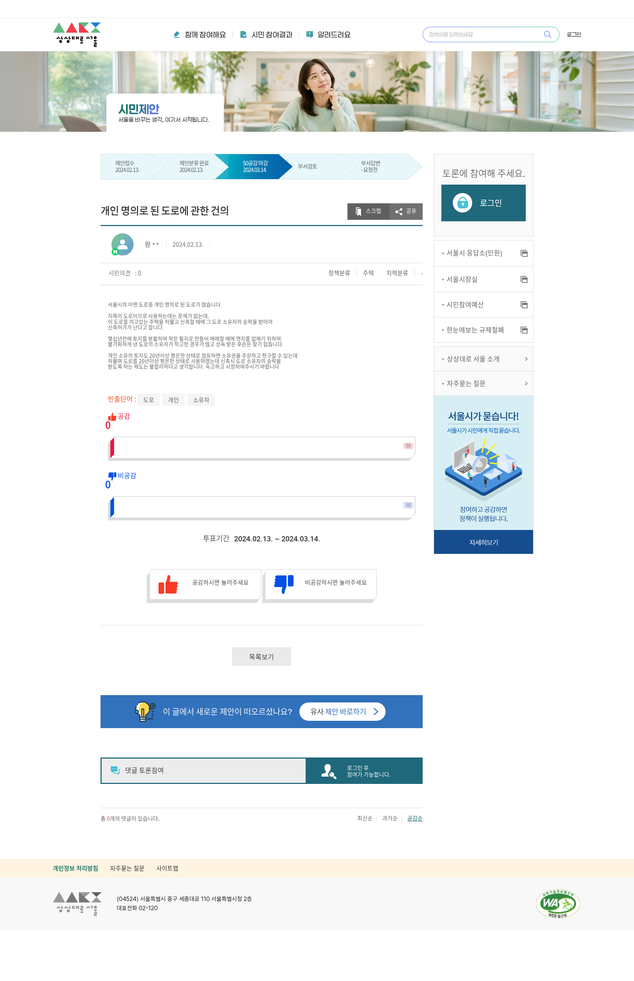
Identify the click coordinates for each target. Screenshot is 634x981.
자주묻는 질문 (466, 383)
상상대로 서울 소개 (473, 359)
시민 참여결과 (271, 34)
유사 (338, 711)
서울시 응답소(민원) (474, 253)
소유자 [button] (201, 400)
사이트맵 (167, 868)
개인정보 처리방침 (75, 868)
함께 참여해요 (205, 34)
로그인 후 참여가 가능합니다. (369, 771)
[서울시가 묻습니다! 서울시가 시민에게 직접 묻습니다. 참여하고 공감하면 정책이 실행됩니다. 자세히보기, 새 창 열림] (483, 475)
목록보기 (261, 657)
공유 (411, 211)
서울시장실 (462, 279)
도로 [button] (148, 400)
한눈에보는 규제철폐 (475, 330)
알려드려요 (334, 34)
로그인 (574, 34)
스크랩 (373, 211)
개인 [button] (173, 400)
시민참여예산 (465, 304)
